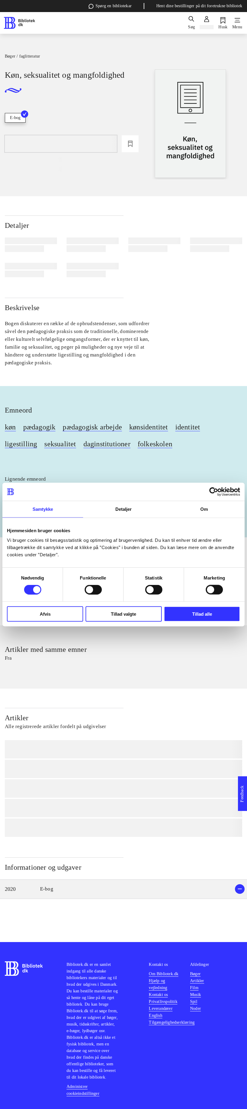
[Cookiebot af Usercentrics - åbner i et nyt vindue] (213, 491)
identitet (187, 427)
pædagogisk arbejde (92, 427)
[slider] (190, 124)
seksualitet (60, 444)
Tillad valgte (123, 613)
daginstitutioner (106, 444)
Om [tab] (204, 509)
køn (10, 427)
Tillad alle (202, 613)
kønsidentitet (148, 427)
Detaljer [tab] (123, 509)
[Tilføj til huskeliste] (130, 143)
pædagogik (39, 427)
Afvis (45, 613)
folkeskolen (155, 444)
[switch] (93, 590)
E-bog (15, 117)
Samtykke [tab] (43, 509)
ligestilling (21, 444)
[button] (123, 889)
